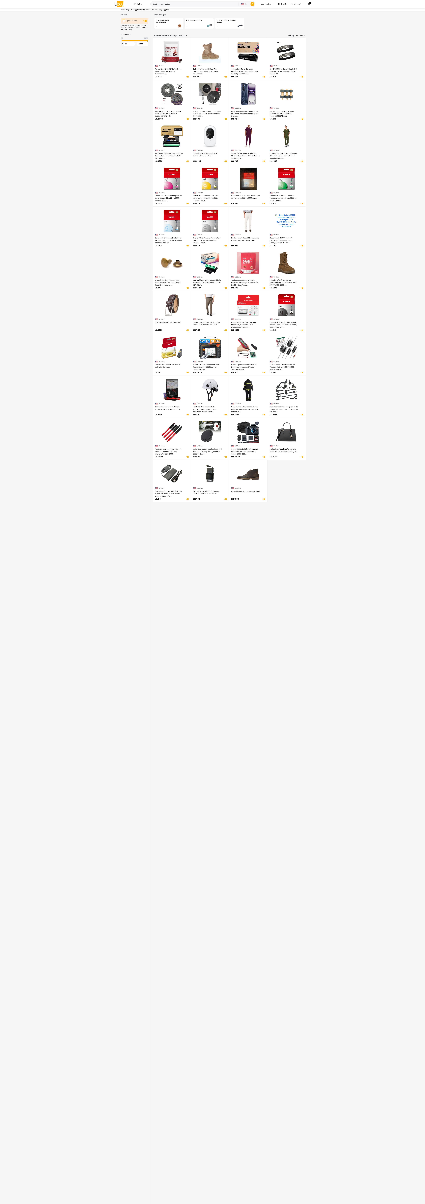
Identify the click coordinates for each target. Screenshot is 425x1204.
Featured (299, 35)
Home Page (125, 10)
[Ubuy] (119, 4)
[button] (267, 4)
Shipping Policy (126, 29)
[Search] (252, 4)
